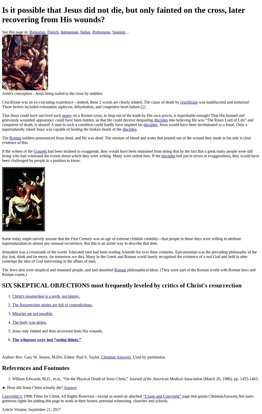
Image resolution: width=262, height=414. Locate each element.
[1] (143, 107)
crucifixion (189, 102)
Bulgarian (37, 32)
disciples (161, 120)
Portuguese (101, 32)
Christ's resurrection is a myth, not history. (46, 296)
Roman (15, 138)
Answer (70, 387)
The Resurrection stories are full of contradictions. (52, 305)
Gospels (40, 151)
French (53, 32)
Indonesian (69, 32)
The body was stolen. (29, 322)
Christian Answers (116, 357)
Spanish (118, 32)
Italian (85, 32)
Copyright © (12, 396)
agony (67, 115)
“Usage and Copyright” (162, 396)
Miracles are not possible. (32, 313)
